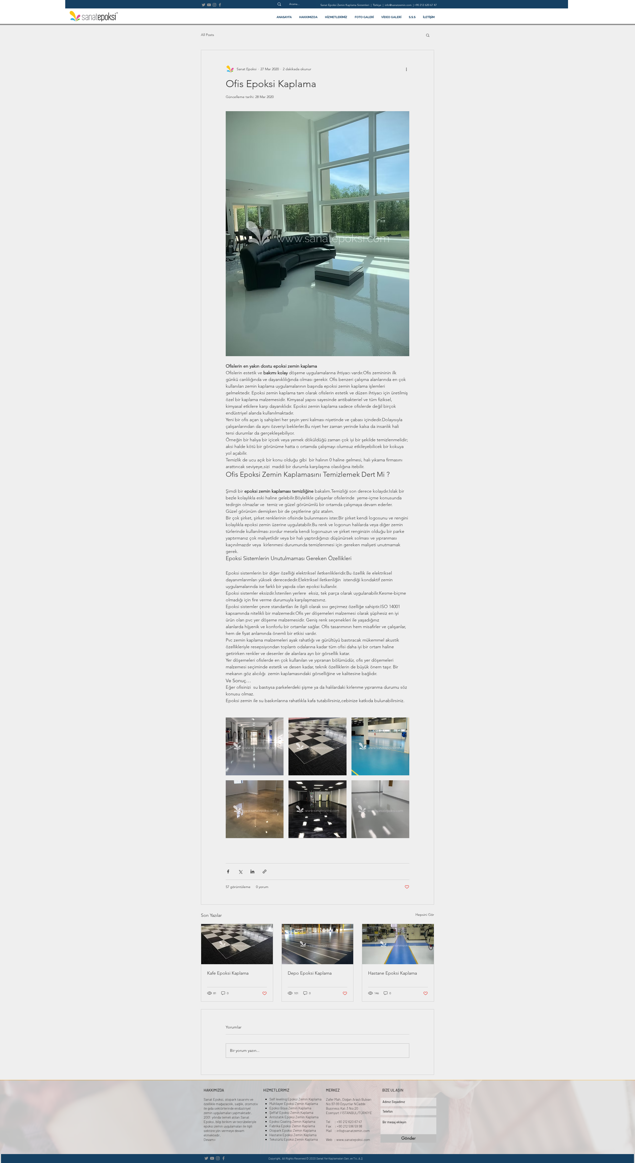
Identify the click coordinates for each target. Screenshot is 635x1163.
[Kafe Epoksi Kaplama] (237, 944)
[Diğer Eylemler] (406, 69)
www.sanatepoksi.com (353, 1139)
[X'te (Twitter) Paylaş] (240, 871)
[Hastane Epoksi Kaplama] (398, 944)
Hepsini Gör (424, 914)
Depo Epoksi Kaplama (310, 973)
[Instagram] (214, 4)
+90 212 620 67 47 (425, 5)
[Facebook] (220, 4)
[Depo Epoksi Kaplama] (317, 944)
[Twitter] (203, 4)
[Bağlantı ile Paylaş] (264, 871)
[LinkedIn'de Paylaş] (252, 871)
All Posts (207, 35)
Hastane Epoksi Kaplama (392, 973)
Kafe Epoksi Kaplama (228, 973)
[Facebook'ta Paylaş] (228, 871)
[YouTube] (209, 4)
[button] (427, 35)
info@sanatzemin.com (353, 1131)
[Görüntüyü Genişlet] (255, 746)
